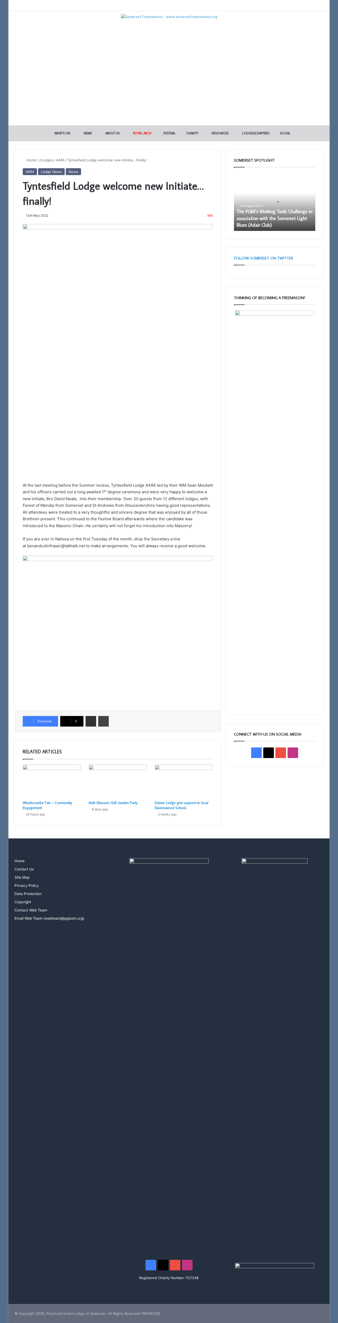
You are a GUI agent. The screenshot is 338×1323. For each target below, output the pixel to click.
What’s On (62, 133)
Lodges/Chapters (255, 133)
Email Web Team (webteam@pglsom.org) (49, 918)
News (87, 133)
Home (30, 160)
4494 (60, 160)
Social (284, 133)
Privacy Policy (27, 885)
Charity (191, 133)
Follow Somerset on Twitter (263, 258)
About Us (112, 133)
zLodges (46, 160)
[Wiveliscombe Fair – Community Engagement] (52, 781)
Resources (220, 133)
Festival (169, 133)
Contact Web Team (31, 910)
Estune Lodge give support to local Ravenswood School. (181, 805)
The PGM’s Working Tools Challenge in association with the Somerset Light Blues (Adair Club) (274, 218)
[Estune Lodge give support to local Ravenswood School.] (184, 781)
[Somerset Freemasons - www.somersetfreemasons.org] (169, 17)
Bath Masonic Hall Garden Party (113, 802)
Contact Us (24, 869)
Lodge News (51, 172)
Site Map (22, 877)
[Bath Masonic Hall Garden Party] (118, 781)
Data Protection (28, 894)
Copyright (23, 902)
